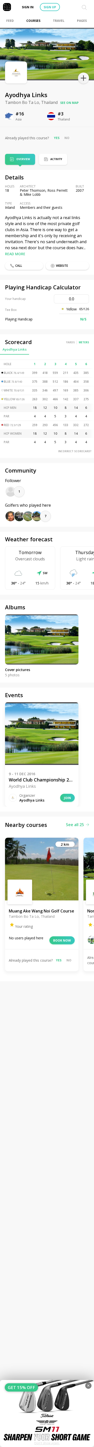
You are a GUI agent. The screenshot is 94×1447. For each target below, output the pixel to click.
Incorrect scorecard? (74, 451)
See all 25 (75, 824)
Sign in (28, 7)
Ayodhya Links (15, 349)
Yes (56, 138)
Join (67, 798)
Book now (62, 940)
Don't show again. (47, 1443)
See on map (69, 103)
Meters (84, 342)
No (66, 138)
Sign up (50, 7)
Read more (15, 253)
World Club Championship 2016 (42, 780)
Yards (70, 342)
